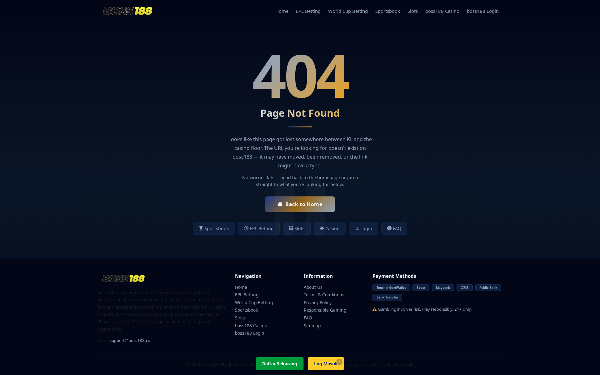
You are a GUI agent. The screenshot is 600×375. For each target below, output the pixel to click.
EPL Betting (308, 11)
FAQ (397, 228)
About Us (313, 287)
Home (281, 11)
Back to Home (303, 204)
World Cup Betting (348, 11)
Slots (413, 11)
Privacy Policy (318, 302)
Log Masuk (326, 364)
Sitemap (312, 325)
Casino (332, 228)
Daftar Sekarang (279, 364)
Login (366, 228)
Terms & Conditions (324, 295)
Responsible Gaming (325, 310)
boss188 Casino (442, 11)
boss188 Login (483, 11)
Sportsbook (387, 11)
